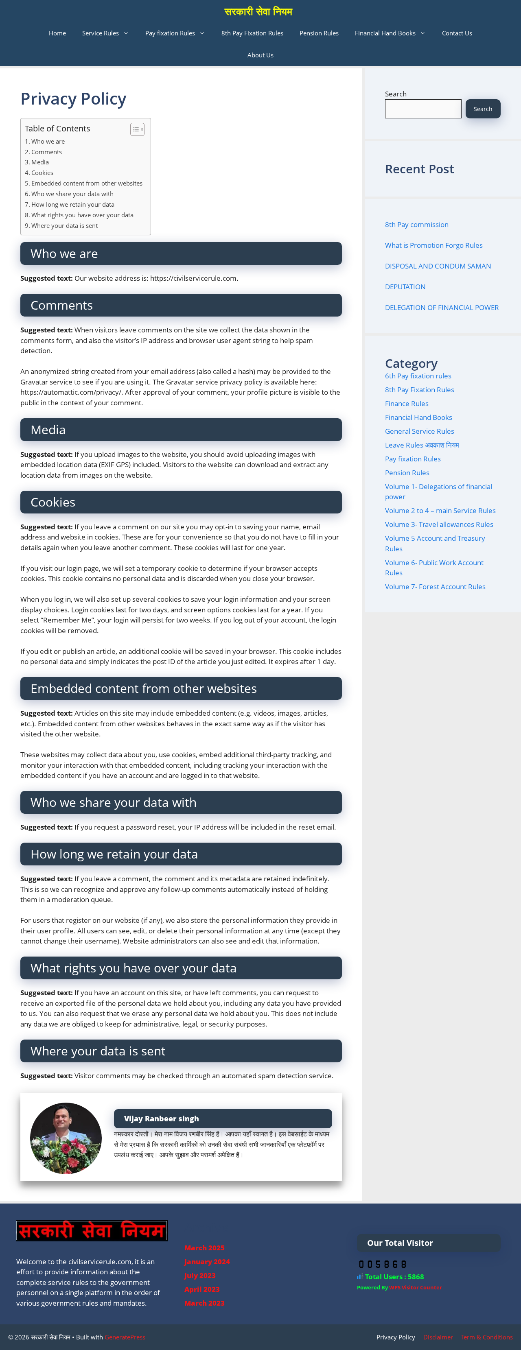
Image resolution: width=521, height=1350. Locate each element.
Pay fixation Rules (170, 33)
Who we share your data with (72, 194)
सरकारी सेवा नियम (258, 11)
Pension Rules (319, 33)
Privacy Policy (396, 1337)
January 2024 (207, 1261)
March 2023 (204, 1303)
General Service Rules (419, 431)
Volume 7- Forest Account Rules (435, 586)
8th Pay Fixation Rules (252, 33)
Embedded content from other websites (86, 183)
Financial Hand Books (385, 33)
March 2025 (204, 1247)
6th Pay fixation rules (418, 375)
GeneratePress (125, 1337)
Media (40, 162)
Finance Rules (407, 403)
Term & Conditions (487, 1337)
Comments (46, 152)
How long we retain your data (72, 204)
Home (57, 33)
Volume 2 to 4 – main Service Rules (440, 510)
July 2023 (200, 1275)
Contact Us (457, 33)
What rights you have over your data (82, 215)
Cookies (42, 172)
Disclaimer (438, 1337)
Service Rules (100, 33)
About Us (260, 55)
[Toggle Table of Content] (133, 129)
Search (396, 93)
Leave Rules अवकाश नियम (422, 445)
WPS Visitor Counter (415, 1287)
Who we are (48, 141)
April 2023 (202, 1289)
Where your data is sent (64, 225)
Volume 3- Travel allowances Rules (439, 524)
